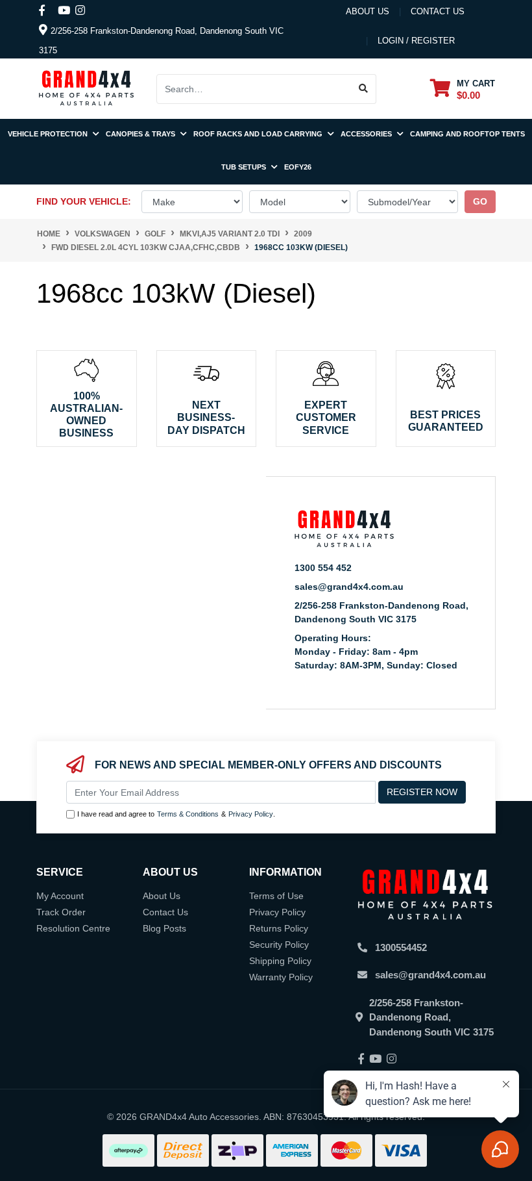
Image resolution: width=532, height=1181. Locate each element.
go (480, 201)
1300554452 (401, 947)
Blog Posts (164, 928)
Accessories (367, 134)
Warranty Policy (281, 977)
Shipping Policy (280, 961)
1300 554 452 (323, 568)
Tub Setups (244, 167)
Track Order (61, 912)
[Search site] (363, 89)
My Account (60, 896)
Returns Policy (278, 928)
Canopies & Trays (141, 134)
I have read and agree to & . (176, 814)
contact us (438, 11)
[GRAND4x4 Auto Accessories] (86, 88)
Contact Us (165, 912)
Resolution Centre (73, 928)
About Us (367, 11)
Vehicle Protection (49, 134)
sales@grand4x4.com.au (349, 586)
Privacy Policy (250, 814)
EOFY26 (297, 167)
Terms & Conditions (188, 814)
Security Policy (279, 944)
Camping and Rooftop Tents (467, 134)
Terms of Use (276, 896)
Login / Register (416, 40)
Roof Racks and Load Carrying (258, 134)
